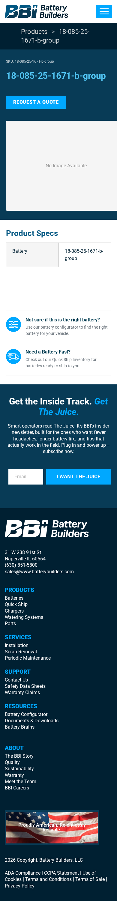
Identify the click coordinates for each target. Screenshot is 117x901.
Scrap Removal (21, 652)
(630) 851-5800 (21, 565)
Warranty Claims (22, 692)
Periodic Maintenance (28, 658)
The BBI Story (19, 756)
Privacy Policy (19, 886)
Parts (10, 623)
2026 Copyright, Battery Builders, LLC (44, 860)
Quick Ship (16, 604)
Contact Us (16, 680)
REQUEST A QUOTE (36, 102)
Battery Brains (19, 727)
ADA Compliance (22, 873)
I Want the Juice (78, 476)
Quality (12, 762)
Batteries (14, 598)
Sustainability (19, 768)
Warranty (14, 775)
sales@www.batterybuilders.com (39, 571)
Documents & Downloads (31, 720)
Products (34, 31)
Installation (16, 645)
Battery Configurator (26, 714)
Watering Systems (24, 617)
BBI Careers (17, 788)
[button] (104, 11)
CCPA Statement (61, 873)
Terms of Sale (90, 879)
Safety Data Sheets (25, 686)
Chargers (14, 611)
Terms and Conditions (48, 879)
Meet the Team (20, 781)
